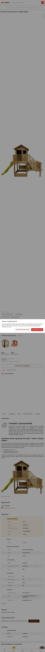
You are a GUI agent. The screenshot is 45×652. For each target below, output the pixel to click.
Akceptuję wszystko (37, 329)
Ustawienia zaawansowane (22, 329)
